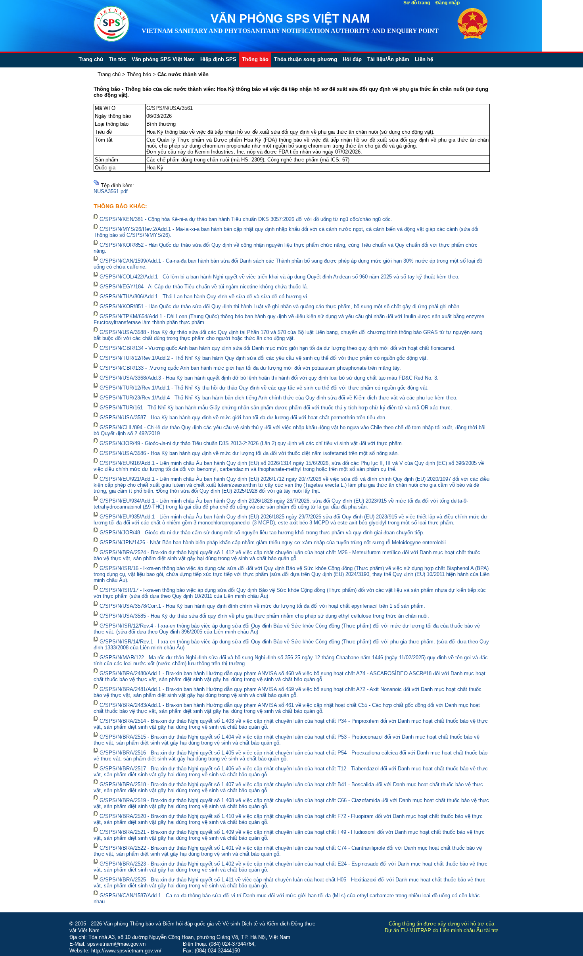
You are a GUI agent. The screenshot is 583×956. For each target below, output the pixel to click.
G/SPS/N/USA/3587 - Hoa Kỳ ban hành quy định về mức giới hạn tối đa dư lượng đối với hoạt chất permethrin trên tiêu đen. (243, 417)
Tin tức (117, 59)
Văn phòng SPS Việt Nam (163, 59)
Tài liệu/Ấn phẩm (388, 59)
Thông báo (255, 59)
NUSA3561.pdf (111, 191)
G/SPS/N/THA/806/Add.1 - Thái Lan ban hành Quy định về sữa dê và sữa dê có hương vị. (204, 296)
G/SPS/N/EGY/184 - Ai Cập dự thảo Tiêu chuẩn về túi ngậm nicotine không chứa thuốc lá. (204, 287)
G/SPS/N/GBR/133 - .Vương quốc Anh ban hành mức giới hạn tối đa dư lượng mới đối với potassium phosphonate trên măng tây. (250, 368)
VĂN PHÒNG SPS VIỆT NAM (290, 18)
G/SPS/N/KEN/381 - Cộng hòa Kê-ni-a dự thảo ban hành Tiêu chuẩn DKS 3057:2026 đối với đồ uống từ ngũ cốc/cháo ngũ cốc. (246, 219)
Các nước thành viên (183, 74)
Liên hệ (424, 59)
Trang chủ (91, 59)
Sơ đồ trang (416, 3)
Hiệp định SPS (218, 59)
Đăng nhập (447, 3)
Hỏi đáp (352, 59)
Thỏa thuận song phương (305, 59)
